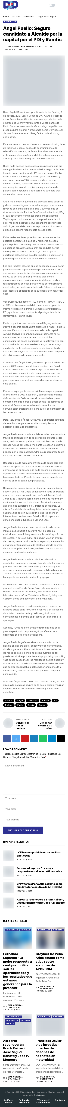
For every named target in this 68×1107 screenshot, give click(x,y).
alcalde (8, 700)
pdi (55, 700)
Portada (8, 705)
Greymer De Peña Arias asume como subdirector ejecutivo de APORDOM (39, 885)
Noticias (16, 16)
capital (45, 700)
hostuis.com (39, 1095)
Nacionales (29, 16)
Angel (20, 700)
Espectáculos (13, 1017)
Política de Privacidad (24, 1101)
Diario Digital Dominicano (22, 46)
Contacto (60, 1100)
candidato (32, 700)
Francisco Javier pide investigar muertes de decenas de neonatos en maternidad (49, 1050)
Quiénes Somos (8, 1101)
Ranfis (31, 705)
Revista (10, 1023)
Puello (20, 705)
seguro (42, 705)
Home (6, 16)
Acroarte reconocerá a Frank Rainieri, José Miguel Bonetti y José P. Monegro (41, 901)
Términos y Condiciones (43, 1101)
